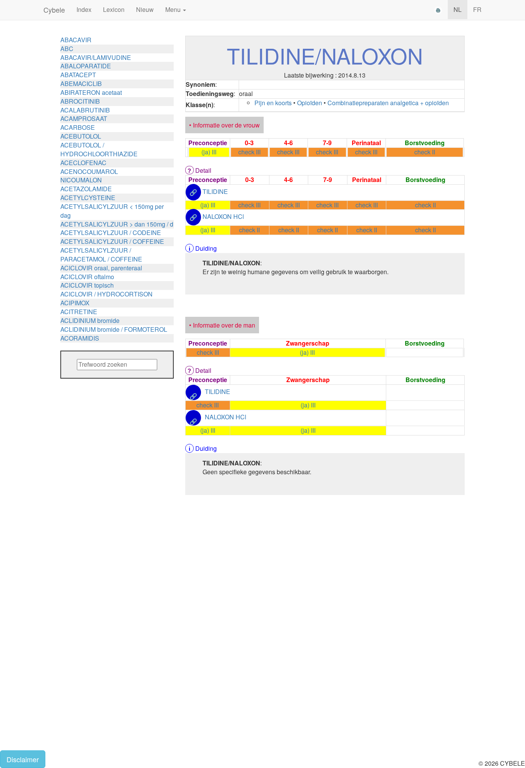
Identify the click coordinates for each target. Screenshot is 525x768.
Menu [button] (173, 9)
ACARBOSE (77, 127)
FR (477, 9)
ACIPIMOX (75, 302)
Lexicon (114, 9)
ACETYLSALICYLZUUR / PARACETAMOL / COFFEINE (101, 254)
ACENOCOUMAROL (89, 171)
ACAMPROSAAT (83, 118)
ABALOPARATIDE (85, 65)
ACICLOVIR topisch (87, 285)
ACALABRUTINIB (85, 110)
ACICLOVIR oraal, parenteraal (101, 267)
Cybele (54, 10)
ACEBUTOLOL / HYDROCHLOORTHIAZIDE (99, 149)
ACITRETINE (78, 311)
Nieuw (145, 9)
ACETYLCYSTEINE (87, 197)
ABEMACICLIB (81, 83)
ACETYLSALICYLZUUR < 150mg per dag (112, 211)
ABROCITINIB (80, 101)
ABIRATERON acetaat (91, 92)
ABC (66, 48)
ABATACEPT (78, 74)
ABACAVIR (75, 39)
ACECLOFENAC (83, 162)
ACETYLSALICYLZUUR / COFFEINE (112, 241)
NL (458, 9)
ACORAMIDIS (79, 338)
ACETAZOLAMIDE (86, 188)
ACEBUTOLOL (80, 136)
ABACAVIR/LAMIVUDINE (95, 57)
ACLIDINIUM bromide (90, 320)
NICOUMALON (81, 179)
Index (83, 9)
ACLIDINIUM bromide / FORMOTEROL (113, 329)
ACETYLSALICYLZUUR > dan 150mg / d (116, 224)
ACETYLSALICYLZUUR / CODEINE (110, 232)
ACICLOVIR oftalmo (87, 276)
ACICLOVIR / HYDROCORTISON (106, 294)
